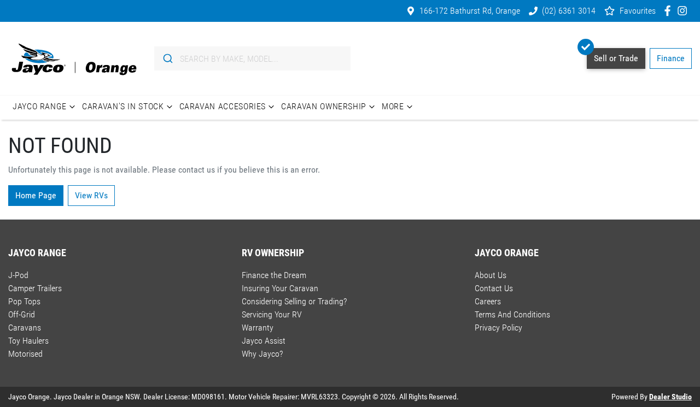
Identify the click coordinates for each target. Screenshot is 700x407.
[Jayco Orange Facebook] (669, 10)
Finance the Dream (274, 275)
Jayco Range (40, 106)
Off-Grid (21, 314)
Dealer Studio (670, 396)
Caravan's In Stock (123, 106)
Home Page (35, 195)
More (393, 106)
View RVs (91, 195)
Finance (671, 58)
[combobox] (252, 58)
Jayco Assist (263, 340)
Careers (488, 301)
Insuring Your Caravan (280, 288)
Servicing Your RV (272, 314)
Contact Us (494, 288)
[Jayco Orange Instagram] (684, 10)
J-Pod (18, 275)
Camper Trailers (35, 288)
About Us (490, 275)
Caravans (24, 327)
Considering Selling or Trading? (294, 301)
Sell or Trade (616, 58)
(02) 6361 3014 (569, 10)
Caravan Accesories (222, 106)
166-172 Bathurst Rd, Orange (469, 10)
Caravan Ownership (323, 106)
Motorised (25, 354)
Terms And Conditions (512, 314)
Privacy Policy (498, 327)
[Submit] (167, 58)
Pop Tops (24, 301)
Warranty (257, 327)
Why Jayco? (262, 354)
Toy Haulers (28, 340)
